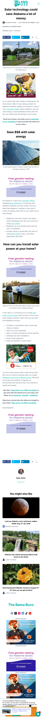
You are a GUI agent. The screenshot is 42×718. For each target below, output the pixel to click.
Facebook (17, 395)
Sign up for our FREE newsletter (24, 403)
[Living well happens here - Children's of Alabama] (21, 356)
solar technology (16, 203)
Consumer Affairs (13, 109)
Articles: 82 (21, 482)
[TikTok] (26, 613)
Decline (25, 714)
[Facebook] (12, 613)
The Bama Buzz (21, 605)
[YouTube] (30, 613)
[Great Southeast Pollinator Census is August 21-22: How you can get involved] (21, 574)
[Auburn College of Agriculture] (21, 632)
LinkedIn (25, 395)
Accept (16, 714)
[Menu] (38, 4)
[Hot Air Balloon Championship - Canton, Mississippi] (21, 85)
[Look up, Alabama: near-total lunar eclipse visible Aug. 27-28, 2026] (21, 507)
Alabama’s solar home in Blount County (17, 377)
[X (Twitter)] (15, 613)
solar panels (15, 224)
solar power (15, 234)
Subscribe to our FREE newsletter (24, 390)
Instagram (34, 395)
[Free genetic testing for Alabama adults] (21, 185)
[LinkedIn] (23, 613)
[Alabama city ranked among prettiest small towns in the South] (21, 541)
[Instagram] (19, 613)
